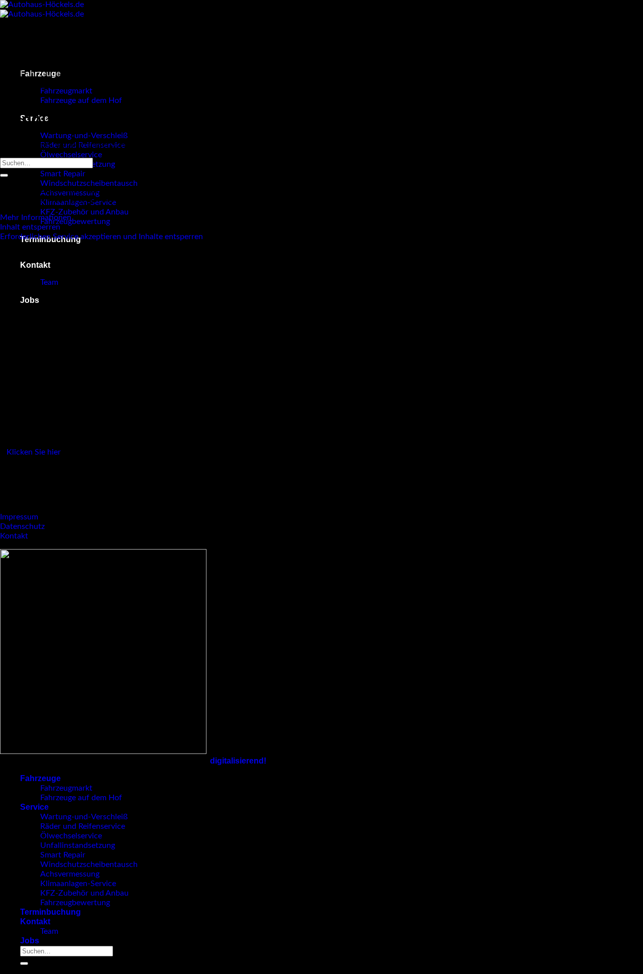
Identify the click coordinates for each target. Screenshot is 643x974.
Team (49, 282)
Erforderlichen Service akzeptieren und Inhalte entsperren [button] (101, 237)
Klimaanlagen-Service (78, 884)
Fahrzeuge (40, 778)
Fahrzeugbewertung (75, 222)
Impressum (19, 517)
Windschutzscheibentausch (89, 183)
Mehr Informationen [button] (35, 217)
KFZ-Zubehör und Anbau (84, 212)
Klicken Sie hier (34, 452)
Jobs (29, 300)
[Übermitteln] (4, 175)
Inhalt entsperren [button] (30, 227)
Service (34, 807)
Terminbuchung (50, 912)
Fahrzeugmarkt (66, 788)
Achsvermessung (69, 874)
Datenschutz (22, 526)
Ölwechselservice (71, 155)
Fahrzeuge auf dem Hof (81, 100)
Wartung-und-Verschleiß (84, 136)
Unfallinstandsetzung (77, 845)
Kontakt (35, 265)
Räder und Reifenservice (82, 826)
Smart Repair (62, 174)
